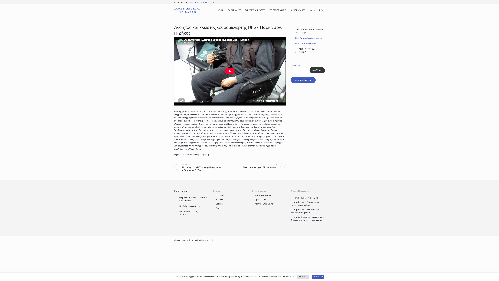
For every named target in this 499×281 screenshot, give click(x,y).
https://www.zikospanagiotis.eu (308, 38)
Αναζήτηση (295, 65)
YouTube (219, 199)
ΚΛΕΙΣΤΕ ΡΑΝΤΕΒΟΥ (303, 80)
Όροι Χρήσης (260, 199)
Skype (218, 208)
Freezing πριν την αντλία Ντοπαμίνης (260, 167)
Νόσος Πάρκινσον (263, 195)
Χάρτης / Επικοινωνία (264, 204)
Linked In (220, 204)
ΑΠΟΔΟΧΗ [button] (318, 277)
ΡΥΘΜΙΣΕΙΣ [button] (302, 277)
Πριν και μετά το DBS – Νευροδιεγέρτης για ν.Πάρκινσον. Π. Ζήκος (202, 168)
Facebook (220, 195)
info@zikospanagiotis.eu (305, 43)
